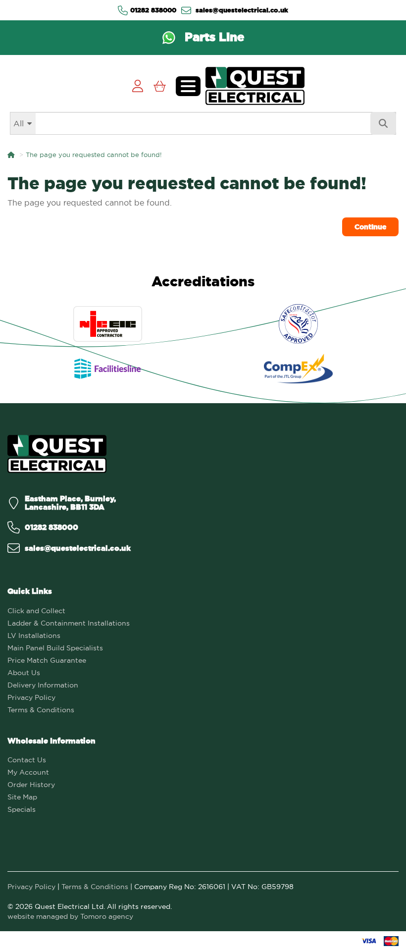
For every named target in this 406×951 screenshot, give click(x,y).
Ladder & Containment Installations (68, 623)
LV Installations (33, 635)
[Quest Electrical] (56, 454)
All (18, 123)
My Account (28, 772)
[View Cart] (159, 86)
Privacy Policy (31, 697)
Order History (31, 784)
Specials (21, 809)
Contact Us (26, 759)
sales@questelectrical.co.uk (241, 9)
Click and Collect (36, 610)
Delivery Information (42, 685)
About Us (23, 672)
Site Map (22, 796)
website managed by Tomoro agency (70, 916)
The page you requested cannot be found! (94, 154)
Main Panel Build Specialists (55, 647)
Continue (370, 227)
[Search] (383, 123)
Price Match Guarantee (46, 660)
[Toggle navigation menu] (188, 86)
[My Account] (137, 86)
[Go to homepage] (254, 86)
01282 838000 (153, 9)
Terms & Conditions (40, 709)
